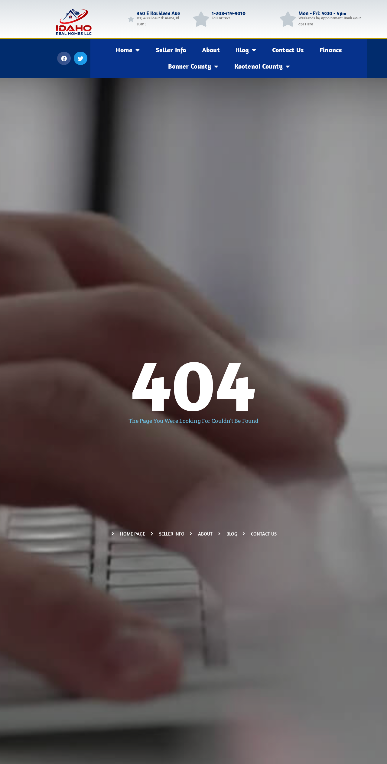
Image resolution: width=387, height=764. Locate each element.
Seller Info (171, 50)
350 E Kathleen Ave (158, 13)
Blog (242, 50)
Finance (331, 50)
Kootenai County (258, 66)
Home (123, 50)
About (211, 50)
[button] (64, 58)
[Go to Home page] (131, 19)
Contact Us (288, 50)
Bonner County (189, 66)
